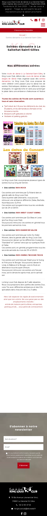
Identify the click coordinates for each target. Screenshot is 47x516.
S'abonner (23, 465)
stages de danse (9, 79)
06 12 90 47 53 (24, 505)
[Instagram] (43, 20)
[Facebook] (39, 20)
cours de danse (32, 76)
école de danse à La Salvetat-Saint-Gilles (25, 74)
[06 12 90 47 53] (32, 20)
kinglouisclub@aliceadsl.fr (35, 20)
